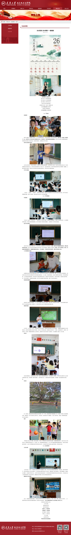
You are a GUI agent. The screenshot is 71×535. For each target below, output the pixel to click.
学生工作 (58, 8)
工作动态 (10, 25)
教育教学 (40, 8)
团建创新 (10, 28)
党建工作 (22, 8)
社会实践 (12, 21)
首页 (4, 8)
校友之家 (66, 8)
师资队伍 (31, 8)
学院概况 (13, 8)
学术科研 (49, 8)
